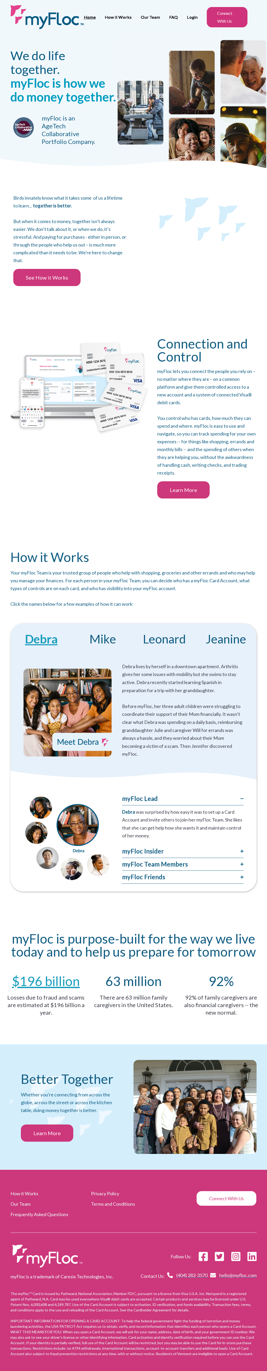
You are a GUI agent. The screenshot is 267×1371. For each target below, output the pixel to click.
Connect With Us (224, 17)
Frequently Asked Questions (39, 1214)
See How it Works (47, 277)
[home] (47, 17)
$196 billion (46, 981)
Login (192, 17)
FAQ (173, 17)
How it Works (118, 17)
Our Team (150, 17)
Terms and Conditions (113, 1203)
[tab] (41, 639)
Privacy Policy (105, 1193)
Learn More (183, 490)
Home (90, 17)
